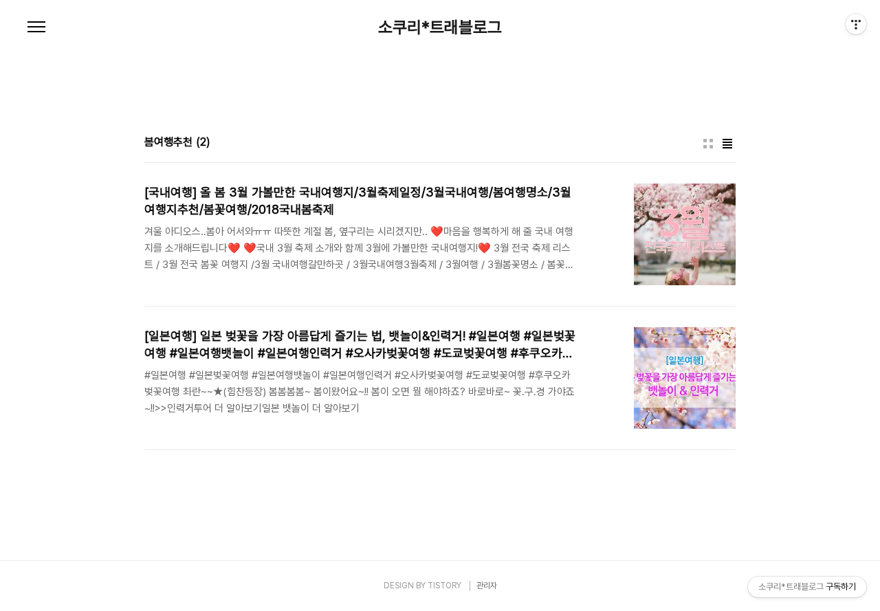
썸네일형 (708, 143)
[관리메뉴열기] (856, 24)
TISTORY (444, 585)
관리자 (486, 585)
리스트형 (727, 143)
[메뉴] (36, 27)
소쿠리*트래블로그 (440, 27)
